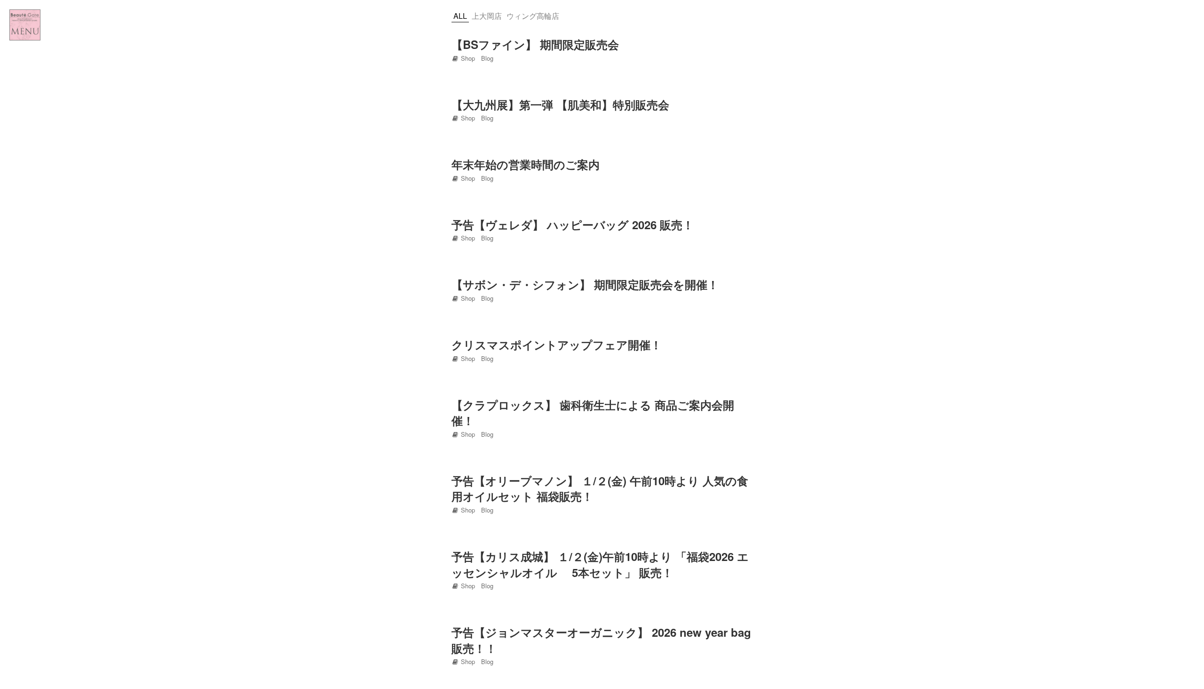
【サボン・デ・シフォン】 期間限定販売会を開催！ (585, 284)
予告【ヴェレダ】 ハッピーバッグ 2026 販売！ (573, 224)
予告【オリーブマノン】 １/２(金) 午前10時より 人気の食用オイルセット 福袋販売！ (600, 489)
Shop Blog (476, 58)
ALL (460, 15)
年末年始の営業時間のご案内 (526, 164)
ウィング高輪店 (533, 15)
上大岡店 (487, 15)
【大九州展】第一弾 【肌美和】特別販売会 (560, 104)
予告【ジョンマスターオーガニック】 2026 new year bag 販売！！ (601, 640)
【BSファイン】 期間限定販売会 (535, 44)
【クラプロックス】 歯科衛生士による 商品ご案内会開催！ (593, 413)
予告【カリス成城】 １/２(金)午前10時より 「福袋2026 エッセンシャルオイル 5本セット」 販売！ (600, 564)
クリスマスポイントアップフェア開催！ (557, 344)
